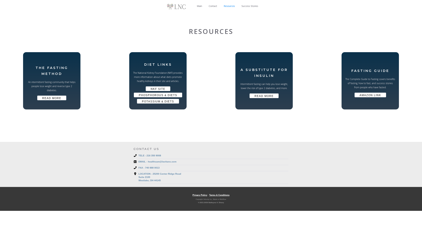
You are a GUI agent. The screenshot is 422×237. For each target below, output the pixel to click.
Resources (229, 6)
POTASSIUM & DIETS (158, 101)
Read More (51, 98)
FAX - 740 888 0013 (149, 167)
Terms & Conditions (219, 195)
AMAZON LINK (370, 95)
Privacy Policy (200, 195)
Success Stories (249, 6)
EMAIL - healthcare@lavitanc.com (157, 161)
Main (199, 6)
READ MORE (264, 96)
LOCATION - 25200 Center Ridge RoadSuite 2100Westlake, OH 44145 (159, 177)
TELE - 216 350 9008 (149, 155)
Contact (213, 6)
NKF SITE (158, 89)
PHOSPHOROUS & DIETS (158, 95)
